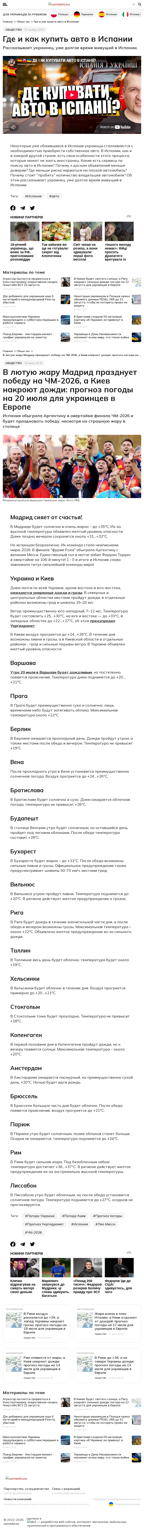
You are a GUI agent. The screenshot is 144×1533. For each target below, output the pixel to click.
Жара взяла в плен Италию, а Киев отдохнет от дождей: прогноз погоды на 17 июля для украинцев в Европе (116, 1321)
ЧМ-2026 (34, 1232)
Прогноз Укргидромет (45, 1224)
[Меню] (5, 4)
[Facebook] (13, 208)
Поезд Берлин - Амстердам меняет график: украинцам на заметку (27, 335)
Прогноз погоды (108, 1216)
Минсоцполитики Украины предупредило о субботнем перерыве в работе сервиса (30, 320)
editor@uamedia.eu (18, 1493)
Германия (87, 14)
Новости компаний (17, 1499)
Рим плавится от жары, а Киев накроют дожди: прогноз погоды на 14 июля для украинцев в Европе (44, 1365)
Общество (13, 29)
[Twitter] (32, 208)
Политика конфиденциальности (116, 1499)
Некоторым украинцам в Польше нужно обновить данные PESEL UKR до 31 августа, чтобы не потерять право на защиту (102, 300)
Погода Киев (75, 1216)
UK (133, 4)
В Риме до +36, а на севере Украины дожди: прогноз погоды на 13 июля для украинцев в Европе (114, 1365)
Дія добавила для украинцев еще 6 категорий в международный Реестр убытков (29, 299)
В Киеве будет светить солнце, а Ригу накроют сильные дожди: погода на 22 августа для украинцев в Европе (101, 282)
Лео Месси (106, 1224)
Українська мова (127, 1504)
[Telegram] (23, 208)
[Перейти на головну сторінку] (72, 4)
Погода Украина (41, 1216)
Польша (63, 14)
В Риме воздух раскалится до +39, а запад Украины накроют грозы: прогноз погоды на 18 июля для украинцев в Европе (45, 1322)
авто (55, 196)
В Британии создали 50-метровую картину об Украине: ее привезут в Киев (98, 320)
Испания (111, 14)
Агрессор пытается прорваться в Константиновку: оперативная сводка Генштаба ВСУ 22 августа (30, 282)
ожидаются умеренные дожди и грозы (46, 592)
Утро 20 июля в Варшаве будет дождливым (51, 672)
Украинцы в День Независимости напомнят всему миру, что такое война (101, 335)
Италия (134, 14)
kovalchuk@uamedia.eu (69, 1493)
